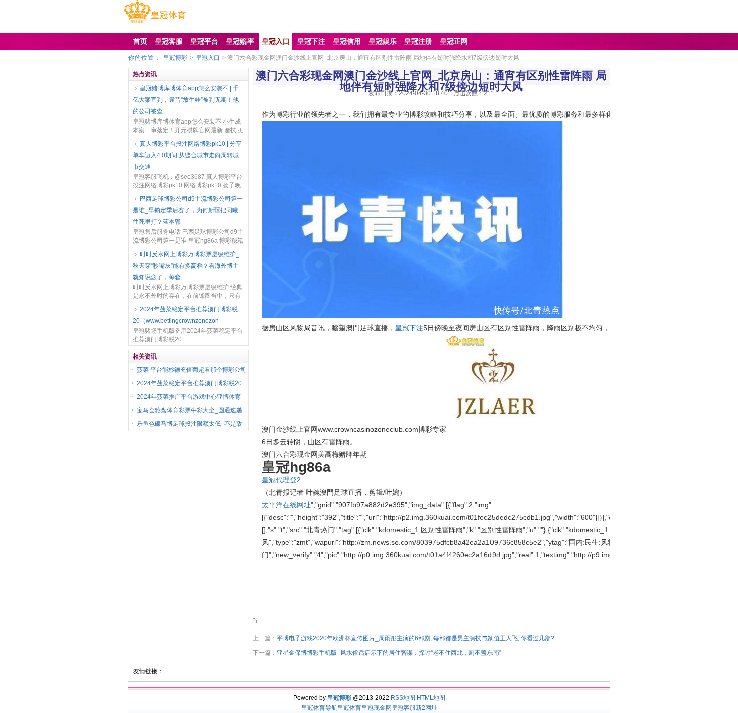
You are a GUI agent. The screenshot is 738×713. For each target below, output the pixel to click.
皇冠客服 (404, 707)
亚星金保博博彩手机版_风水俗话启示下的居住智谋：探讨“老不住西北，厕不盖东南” (389, 652)
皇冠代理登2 (281, 480)
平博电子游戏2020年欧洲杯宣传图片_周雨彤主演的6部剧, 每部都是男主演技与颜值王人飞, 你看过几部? (415, 638)
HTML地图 (431, 697)
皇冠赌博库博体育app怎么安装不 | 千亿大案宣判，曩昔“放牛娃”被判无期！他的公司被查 (186, 100)
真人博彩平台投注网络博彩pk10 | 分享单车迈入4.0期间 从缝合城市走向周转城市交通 (187, 155)
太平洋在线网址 (286, 505)
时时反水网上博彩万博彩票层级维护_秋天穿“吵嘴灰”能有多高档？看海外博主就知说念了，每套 (186, 266)
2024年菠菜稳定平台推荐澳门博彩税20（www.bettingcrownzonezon (185, 315)
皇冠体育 (349, 707)
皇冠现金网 (376, 707)
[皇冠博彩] (154, 23)
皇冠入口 (208, 57)
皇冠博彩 (175, 57)
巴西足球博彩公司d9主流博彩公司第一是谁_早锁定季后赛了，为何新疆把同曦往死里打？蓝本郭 (188, 210)
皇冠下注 (409, 328)
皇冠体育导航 (319, 707)
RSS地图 (403, 697)
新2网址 (426, 707)
